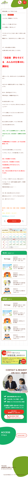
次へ (23, 221)
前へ (5, 221)
